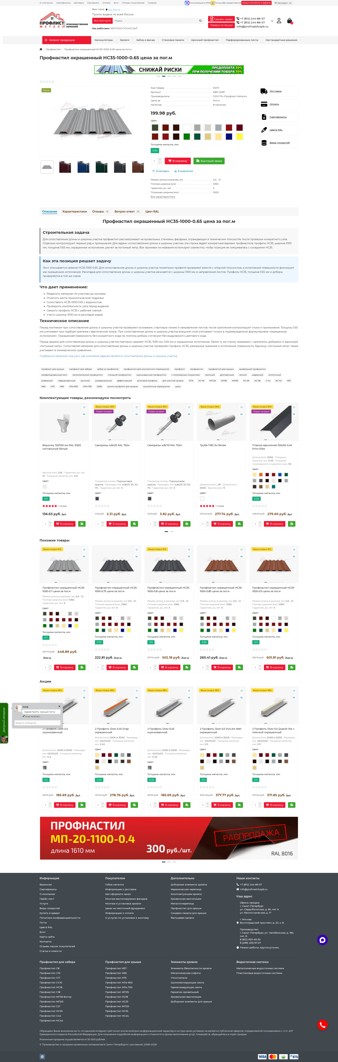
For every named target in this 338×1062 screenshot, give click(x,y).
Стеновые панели (173, 40)
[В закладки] (84, 407)
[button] (158, 76)
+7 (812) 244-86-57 (252, 18)
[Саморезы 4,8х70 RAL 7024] (169, 423)
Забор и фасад (145, 40)
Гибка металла (114, 884)
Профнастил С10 (50, 973)
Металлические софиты (186, 973)
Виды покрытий (50, 908)
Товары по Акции (221, 25)
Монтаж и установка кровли (123, 903)
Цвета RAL (46, 927)
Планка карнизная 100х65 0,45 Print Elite (272, 447)
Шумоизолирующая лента (187, 982)
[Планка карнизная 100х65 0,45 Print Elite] (274, 423)
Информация (49, 878)
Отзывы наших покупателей (57, 946)
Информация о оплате (119, 913)
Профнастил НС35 (51, 1011)
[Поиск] (200, 21)
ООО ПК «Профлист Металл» (230, 96)
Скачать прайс (223, 19)
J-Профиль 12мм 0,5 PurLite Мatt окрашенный (221, 730)
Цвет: (154, 120)
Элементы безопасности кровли (191, 968)
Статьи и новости (51, 951)
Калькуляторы (104, 40)
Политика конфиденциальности (60, 917)
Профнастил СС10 (51, 982)
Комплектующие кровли (186, 894)
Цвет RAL (152, 211)
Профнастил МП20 (51, 1001)
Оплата (106, 3)
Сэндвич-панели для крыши (188, 913)
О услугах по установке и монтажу (127, 917)
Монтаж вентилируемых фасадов (126, 898)
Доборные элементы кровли (189, 884)
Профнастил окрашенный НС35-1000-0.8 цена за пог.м (168, 589)
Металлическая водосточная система (260, 968)
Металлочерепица (182, 903)
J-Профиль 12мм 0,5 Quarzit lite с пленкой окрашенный (273, 730)
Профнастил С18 (50, 992)
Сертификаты (63, 3)
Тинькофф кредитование (228, 3)
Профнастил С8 (50, 968)
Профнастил (53, 49)
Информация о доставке (120, 889)
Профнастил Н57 (116, 968)
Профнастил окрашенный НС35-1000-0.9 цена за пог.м (273, 589)
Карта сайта (47, 936)
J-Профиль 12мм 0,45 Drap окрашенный (112, 730)
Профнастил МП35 (117, 992)
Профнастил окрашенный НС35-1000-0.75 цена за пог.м (116, 589)
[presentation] (39, 167)
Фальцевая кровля (182, 917)
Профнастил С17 (50, 977)
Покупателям (115, 878)
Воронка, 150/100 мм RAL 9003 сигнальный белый (61, 447)
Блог (116, 3)
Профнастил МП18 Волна (55, 996)
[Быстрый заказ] (82, 524)
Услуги (44, 903)
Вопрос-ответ (127, 211)
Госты (43, 922)
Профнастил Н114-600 (119, 982)
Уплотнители (179, 977)
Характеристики (74, 211)
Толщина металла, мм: (165, 144)
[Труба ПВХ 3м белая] (221, 423)
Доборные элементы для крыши (191, 1001)
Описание (49, 211)
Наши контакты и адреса (256, 2)
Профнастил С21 (50, 1006)
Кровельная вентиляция (186, 898)
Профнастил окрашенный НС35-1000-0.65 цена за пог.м (169, 221)
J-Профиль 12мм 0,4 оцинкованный (55, 730)
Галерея (152, 3)
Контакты (46, 941)
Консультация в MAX (200, 3)
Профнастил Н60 (116, 973)
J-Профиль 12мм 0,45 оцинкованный (160, 730)
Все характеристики (163, 196)
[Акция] (169, 69)
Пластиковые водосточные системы (259, 973)
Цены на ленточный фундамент (125, 908)
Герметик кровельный (185, 992)
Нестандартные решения (281, 40)
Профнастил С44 (50, 1015)
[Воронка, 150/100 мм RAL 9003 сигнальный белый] (64, 423)
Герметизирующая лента (186, 987)
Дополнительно (182, 878)
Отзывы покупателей (133, 3)
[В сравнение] (84, 413)
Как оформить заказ (118, 894)
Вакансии (46, 884)
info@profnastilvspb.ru (252, 26)
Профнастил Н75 (116, 977)
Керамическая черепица (186, 889)
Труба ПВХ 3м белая (213, 445)
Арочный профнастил (205, 40)
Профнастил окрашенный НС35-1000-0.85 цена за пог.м (221, 589)
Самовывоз (93, 3)
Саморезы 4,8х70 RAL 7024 (164, 445)
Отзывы (100, 211)
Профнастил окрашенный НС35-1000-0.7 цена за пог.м (63, 589)
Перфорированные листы (242, 40)
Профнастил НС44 (51, 1020)
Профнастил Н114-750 (118, 987)
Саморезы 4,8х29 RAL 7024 (112, 445)
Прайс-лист (47, 898)
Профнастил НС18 (51, 987)
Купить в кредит (50, 913)
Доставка (79, 3)
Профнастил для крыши (186, 908)
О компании (46, 3)
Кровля (124, 40)
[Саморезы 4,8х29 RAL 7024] (116, 423)
